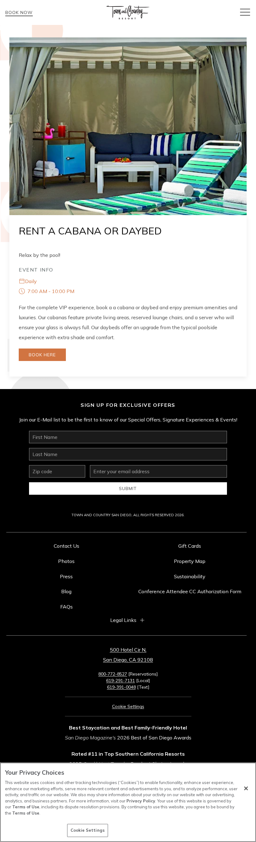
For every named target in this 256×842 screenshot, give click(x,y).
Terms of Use (25, 806)
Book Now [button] (19, 12)
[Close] (246, 788)
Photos (66, 561)
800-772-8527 (112, 674)
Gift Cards (189, 546)
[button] (245, 12)
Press (66, 576)
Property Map (189, 561)
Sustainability (189, 576)
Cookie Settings (88, 830)
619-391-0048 (121, 687)
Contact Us (66, 546)
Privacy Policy (140, 800)
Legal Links (123, 620)
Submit (128, 488)
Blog (66, 591)
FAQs (66, 607)
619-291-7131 (120, 680)
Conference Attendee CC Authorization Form (189, 591)
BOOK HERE (42, 355)
